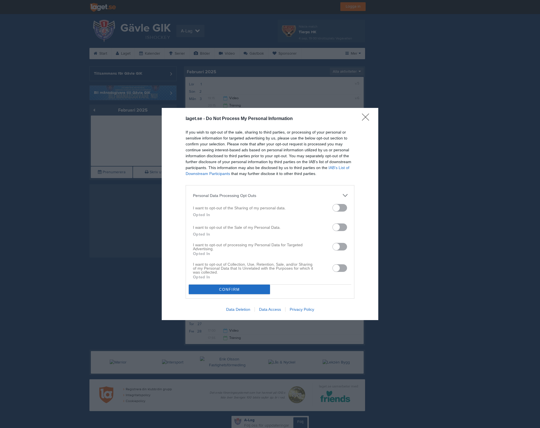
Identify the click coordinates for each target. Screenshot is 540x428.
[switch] (339, 208)
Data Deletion (238, 309)
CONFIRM (229, 289)
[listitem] (270, 195)
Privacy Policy (302, 309)
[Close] (367, 119)
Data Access (270, 309)
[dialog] (270, 214)
